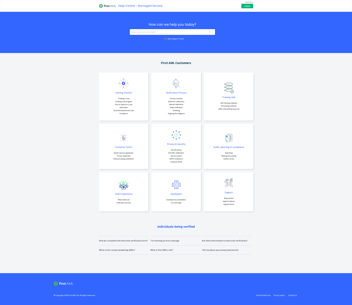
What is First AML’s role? (161, 250)
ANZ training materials (228, 103)
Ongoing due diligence (176, 113)
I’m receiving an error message (164, 240)
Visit (263, 295)
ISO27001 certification (176, 153)
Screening (176, 110)
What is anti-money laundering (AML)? (117, 250)
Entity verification (176, 107)
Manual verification (176, 104)
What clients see (124, 200)
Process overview (176, 98)
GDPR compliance (176, 159)
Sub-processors (176, 156)
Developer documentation (176, 200)
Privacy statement (123, 156)
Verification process (123, 203)
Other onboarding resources (228, 109)
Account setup (176, 203)
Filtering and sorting (228, 156)
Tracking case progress (123, 101)
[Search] (211, 32)
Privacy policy (279, 295)
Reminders (124, 107)
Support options (229, 201)
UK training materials (229, 106)
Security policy (176, 150)
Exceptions (124, 113)
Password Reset (176, 162)
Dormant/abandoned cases (123, 110)
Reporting (229, 153)
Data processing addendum (123, 159)
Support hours (228, 204)
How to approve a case (123, 104)
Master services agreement (123, 153)
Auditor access (228, 159)
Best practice (228, 198)
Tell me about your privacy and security (220, 250)
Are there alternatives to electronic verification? (225, 240)
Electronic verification (176, 101)
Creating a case (123, 98)
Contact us (292, 295)
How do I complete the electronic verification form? (123, 240)
